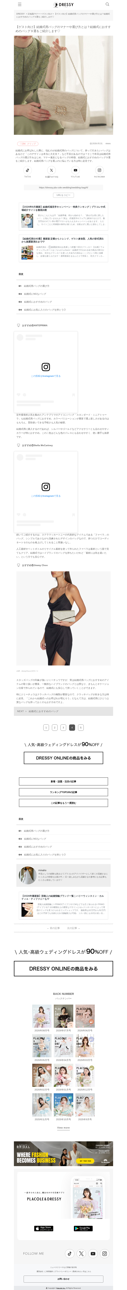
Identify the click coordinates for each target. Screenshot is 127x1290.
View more (63, 1127)
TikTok (27, 177)
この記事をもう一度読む (63, 803)
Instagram (99, 177)
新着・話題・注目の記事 (63, 781)
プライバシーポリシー (63, 1271)
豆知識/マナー (34, 14)
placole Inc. (61, 1288)
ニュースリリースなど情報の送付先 (63, 1267)
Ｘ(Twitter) (51, 177)
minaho (42, 870)
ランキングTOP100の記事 (63, 792)
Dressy (63, 5)
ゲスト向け (47, 14)
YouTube (75, 177)
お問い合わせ (63, 1279)
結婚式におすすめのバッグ (38, 301)
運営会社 (40, 1271)
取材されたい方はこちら (82, 1271)
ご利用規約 (49, 1271)
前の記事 (53, 928)
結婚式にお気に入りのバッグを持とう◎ (45, 309)
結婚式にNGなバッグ (35, 294)
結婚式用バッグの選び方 (36, 286)
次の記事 (73, 928)
